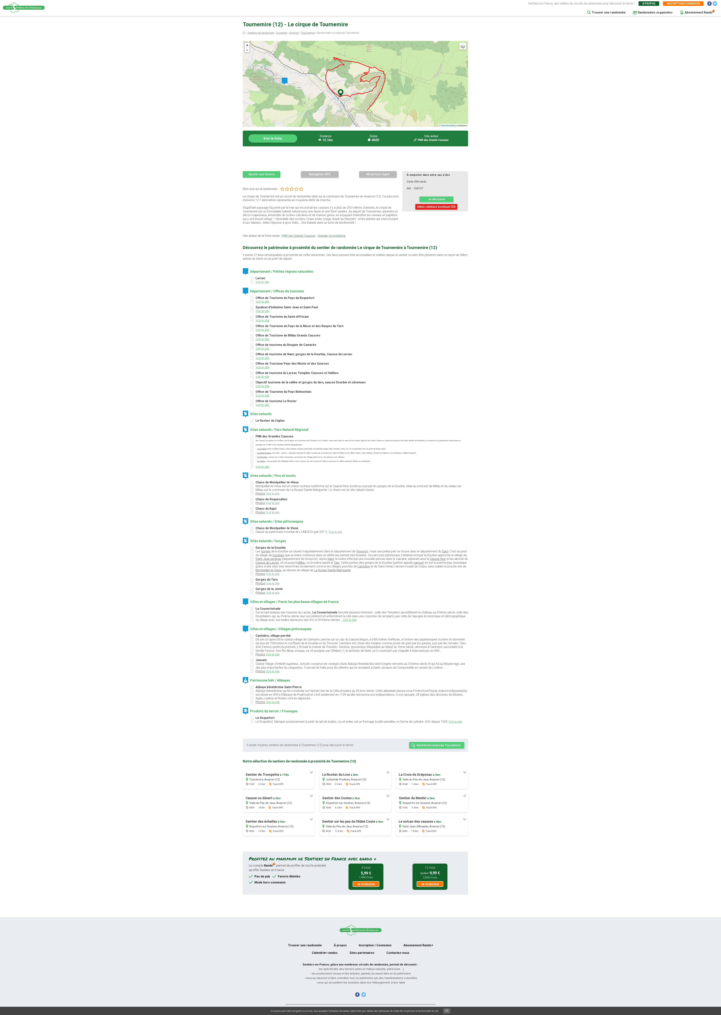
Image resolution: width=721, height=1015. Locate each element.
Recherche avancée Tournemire (439, 745)
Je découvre (436, 199)
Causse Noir (438, 559)
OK (447, 1011)
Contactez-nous (397, 953)
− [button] (247, 50)
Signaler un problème (332, 236)
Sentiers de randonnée (261, 32)
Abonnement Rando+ (418, 945)
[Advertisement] (355, 158)
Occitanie (281, 32)
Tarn (336, 562)
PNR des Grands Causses (433, 140)
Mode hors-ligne (378, 174)
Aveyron (294, 32)
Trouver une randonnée (609, 12)
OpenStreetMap (448, 125)
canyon (418, 562)
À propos (648, 3)
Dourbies (278, 555)
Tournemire (308, 32)
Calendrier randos (325, 953)
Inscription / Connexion (375, 945)
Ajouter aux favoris (261, 174)
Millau (301, 562)
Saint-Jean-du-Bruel (268, 559)
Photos (260, 493)
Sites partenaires (362, 953)
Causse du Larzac (267, 562)
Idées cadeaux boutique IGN (436, 206)
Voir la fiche (272, 138)
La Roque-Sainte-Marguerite (332, 570)
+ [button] (247, 45)
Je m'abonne (366, 884)
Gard (445, 551)
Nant (331, 559)
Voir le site (262, 282)
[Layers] (462, 46)
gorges (265, 551)
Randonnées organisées (655, 12)
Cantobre (363, 566)
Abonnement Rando (699, 12)
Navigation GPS (319, 174)
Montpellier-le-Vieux (268, 570)
